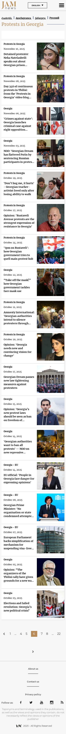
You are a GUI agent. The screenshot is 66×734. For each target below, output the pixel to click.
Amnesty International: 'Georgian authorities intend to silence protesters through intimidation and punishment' (19, 318)
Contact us (33, 681)
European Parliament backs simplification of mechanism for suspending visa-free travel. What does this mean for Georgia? (18, 543)
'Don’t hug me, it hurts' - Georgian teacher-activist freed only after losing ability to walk (19, 189)
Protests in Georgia (14, 44)
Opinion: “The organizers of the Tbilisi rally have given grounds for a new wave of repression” (19, 575)
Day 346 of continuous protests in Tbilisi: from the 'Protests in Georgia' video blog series (18, 92)
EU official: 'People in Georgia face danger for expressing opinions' (19, 478)
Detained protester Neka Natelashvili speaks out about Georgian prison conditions (16, 59)
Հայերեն (6, 18)
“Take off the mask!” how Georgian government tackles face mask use (17, 285)
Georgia (8, 108)
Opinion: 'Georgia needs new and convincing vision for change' (18, 350)
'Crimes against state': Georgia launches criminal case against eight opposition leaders (18, 124)
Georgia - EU (11, 464)
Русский (54, 18)
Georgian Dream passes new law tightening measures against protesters (19, 382)
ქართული (40, 18)
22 (58, 634)
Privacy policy (33, 694)
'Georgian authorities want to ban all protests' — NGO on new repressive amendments (18, 447)
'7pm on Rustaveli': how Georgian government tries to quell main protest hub (18, 253)
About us (33, 668)
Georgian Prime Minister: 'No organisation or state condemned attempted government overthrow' (18, 510)
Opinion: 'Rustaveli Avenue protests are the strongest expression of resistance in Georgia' (19, 221)
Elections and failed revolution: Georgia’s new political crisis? (18, 607)
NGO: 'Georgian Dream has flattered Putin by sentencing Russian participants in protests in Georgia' (19, 156)
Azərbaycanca (24, 18)
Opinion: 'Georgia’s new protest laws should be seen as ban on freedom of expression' (18, 415)
